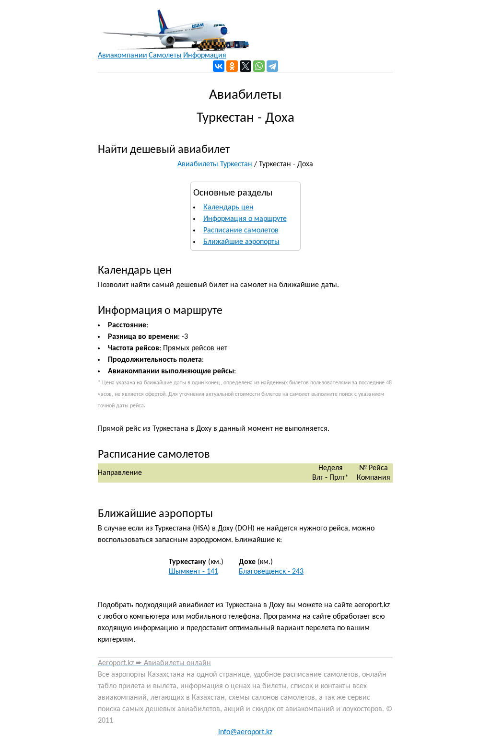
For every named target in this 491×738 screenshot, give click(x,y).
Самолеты (165, 55)
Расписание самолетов (241, 230)
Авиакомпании (122, 55)
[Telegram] (272, 66)
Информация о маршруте (245, 219)
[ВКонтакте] (218, 66)
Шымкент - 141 (193, 572)
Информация (204, 55)
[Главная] (173, 25)
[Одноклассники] (232, 66)
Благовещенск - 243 (271, 572)
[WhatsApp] (259, 66)
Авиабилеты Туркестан (214, 164)
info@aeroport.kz (245, 732)
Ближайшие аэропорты (241, 242)
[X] (245, 66)
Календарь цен (228, 207)
